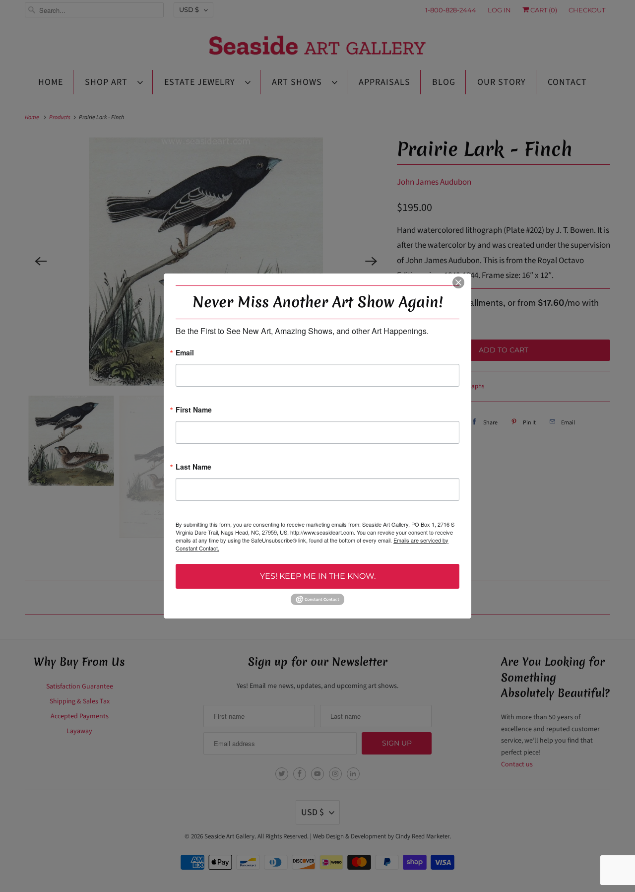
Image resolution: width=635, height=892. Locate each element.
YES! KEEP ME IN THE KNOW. (318, 576)
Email (185, 353)
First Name (194, 410)
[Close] (458, 282)
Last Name (193, 467)
